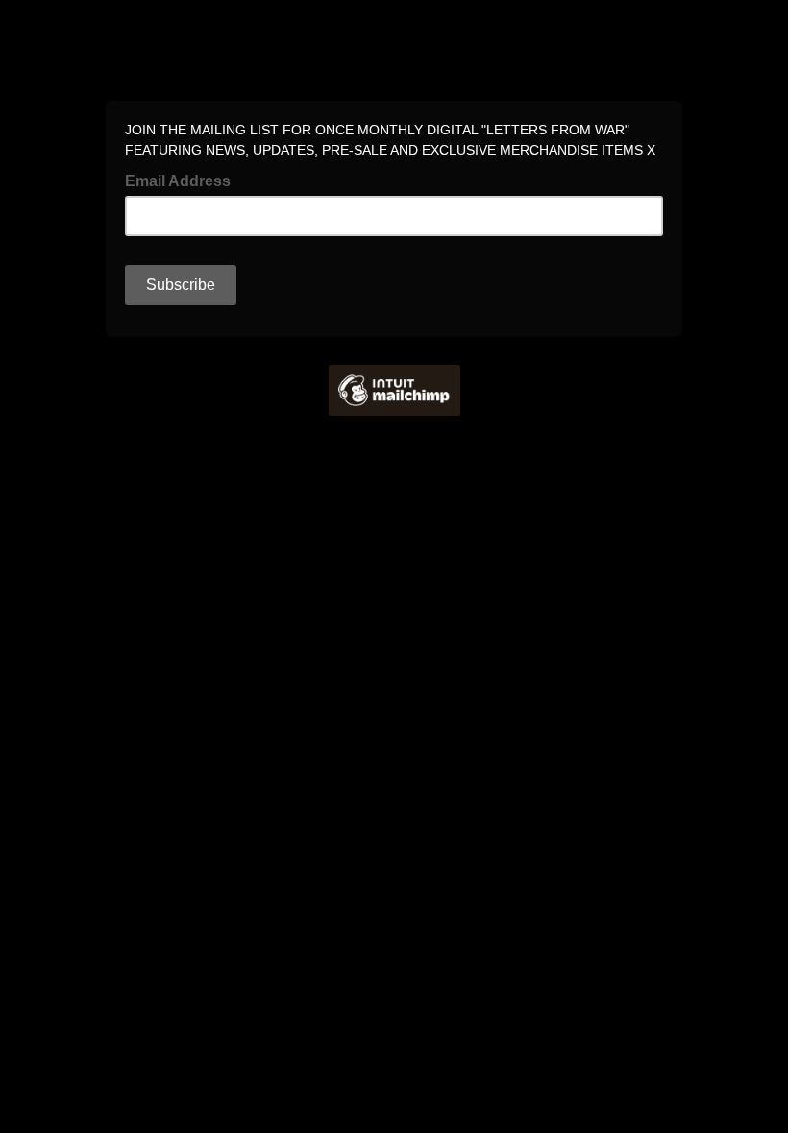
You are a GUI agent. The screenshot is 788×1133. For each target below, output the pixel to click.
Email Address (183, 179)
